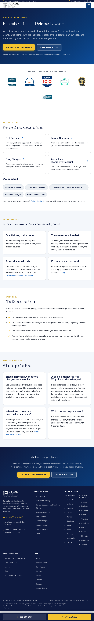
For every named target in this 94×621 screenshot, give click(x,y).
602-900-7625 (15, 517)
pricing (62, 272)
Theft (38, 533)
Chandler (70, 508)
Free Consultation (69, 617)
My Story (39, 558)
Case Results (40, 567)
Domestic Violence (43, 512)
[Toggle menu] (88, 5)
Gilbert (69, 513)
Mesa (69, 525)
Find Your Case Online (13, 575)
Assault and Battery (43, 501)
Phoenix (70, 534)
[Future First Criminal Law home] (11, 5)
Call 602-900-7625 (49, 47)
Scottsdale (71, 538)
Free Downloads (11, 563)
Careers (39, 580)
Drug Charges (41, 516)
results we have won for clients (19, 275)
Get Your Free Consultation (19, 47)
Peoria (69, 530)
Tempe (69, 542)
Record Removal (42, 588)
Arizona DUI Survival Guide (15, 558)
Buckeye (70, 504)
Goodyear (70, 521)
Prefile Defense (42, 529)
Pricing (38, 575)
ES (90, 1)
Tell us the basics (38, 201)
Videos (7, 567)
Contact (38, 584)
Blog (6, 571)
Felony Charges (42, 521)
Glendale (70, 517)
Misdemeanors (41, 525)
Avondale (70, 500)
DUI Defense (40, 496)
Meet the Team (41, 563)
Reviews (39, 571)
